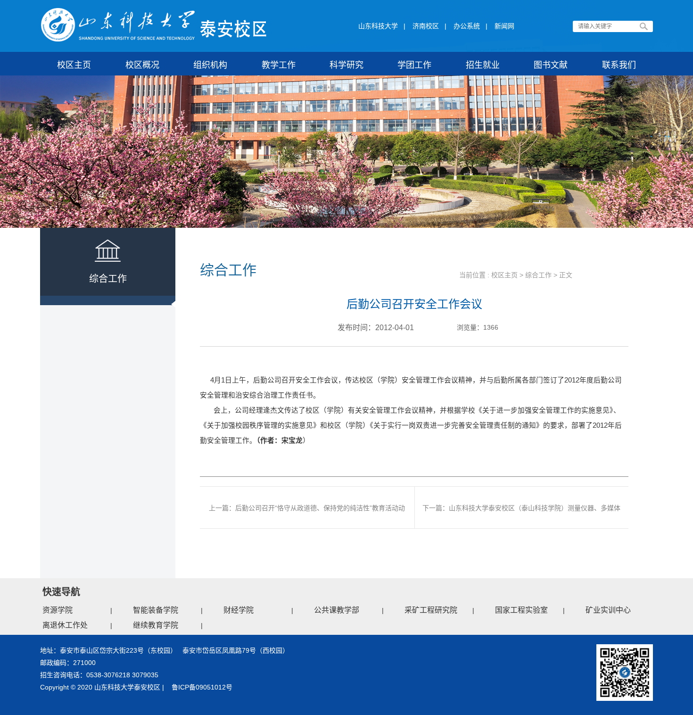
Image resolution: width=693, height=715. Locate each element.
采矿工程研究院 (430, 610)
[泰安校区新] (154, 25)
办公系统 (467, 26)
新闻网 (504, 26)
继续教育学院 (155, 625)
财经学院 (238, 610)
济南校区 (425, 26)
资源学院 (57, 610)
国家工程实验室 (521, 610)
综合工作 (538, 275)
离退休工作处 (65, 625)
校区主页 (504, 275)
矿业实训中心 (608, 610)
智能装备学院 (155, 610)
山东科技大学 (378, 26)
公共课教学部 (336, 610)
